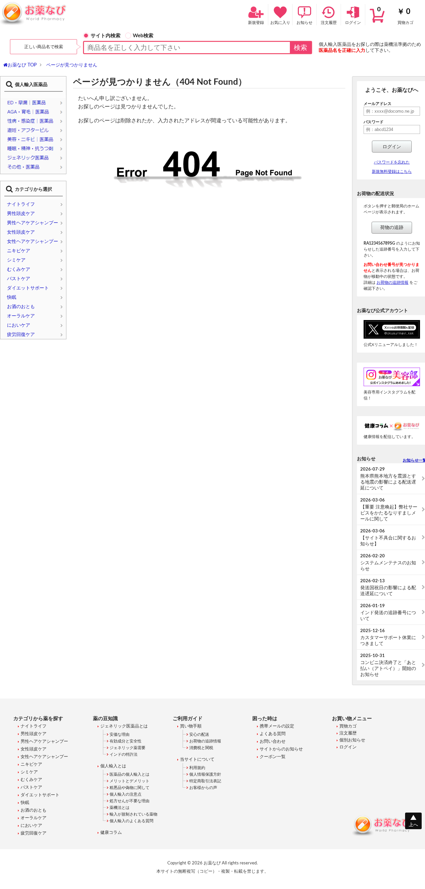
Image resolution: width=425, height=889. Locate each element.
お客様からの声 (203, 788)
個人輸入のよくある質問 (131, 821)
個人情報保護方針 (205, 774)
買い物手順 (191, 726)
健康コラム (111, 833)
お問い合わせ (273, 741)
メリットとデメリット (129, 781)
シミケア (16, 260)
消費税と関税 (201, 748)
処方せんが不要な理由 (129, 801)
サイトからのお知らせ (281, 749)
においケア (18, 325)
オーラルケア (21, 316)
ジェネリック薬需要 (127, 748)
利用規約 (197, 768)
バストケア (18, 279)
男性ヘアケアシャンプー (32, 223)
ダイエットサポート (28, 288)
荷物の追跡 (391, 227)
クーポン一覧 (273, 757)
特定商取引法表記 (205, 781)
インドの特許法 (123, 754)
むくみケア (18, 269)
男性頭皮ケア (21, 213)
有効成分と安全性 (125, 741)
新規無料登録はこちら (392, 171)
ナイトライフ (21, 204)
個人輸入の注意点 (125, 794)
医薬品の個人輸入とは (129, 774)
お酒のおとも (21, 306)
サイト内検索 (106, 35)
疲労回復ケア (21, 334)
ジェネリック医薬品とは (124, 726)
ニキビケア (18, 251)
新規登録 (256, 23)
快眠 (11, 297)
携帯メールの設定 (277, 726)
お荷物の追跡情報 (392, 282)
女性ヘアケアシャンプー (32, 241)
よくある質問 (273, 734)
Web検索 (143, 35)
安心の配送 (199, 734)
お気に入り (280, 23)
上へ (413, 825)
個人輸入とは (113, 766)
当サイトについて (197, 759)
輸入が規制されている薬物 (133, 814)
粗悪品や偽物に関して (129, 788)
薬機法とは (119, 808)
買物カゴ (395, 16)
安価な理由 (119, 734)
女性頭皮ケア (21, 232)
